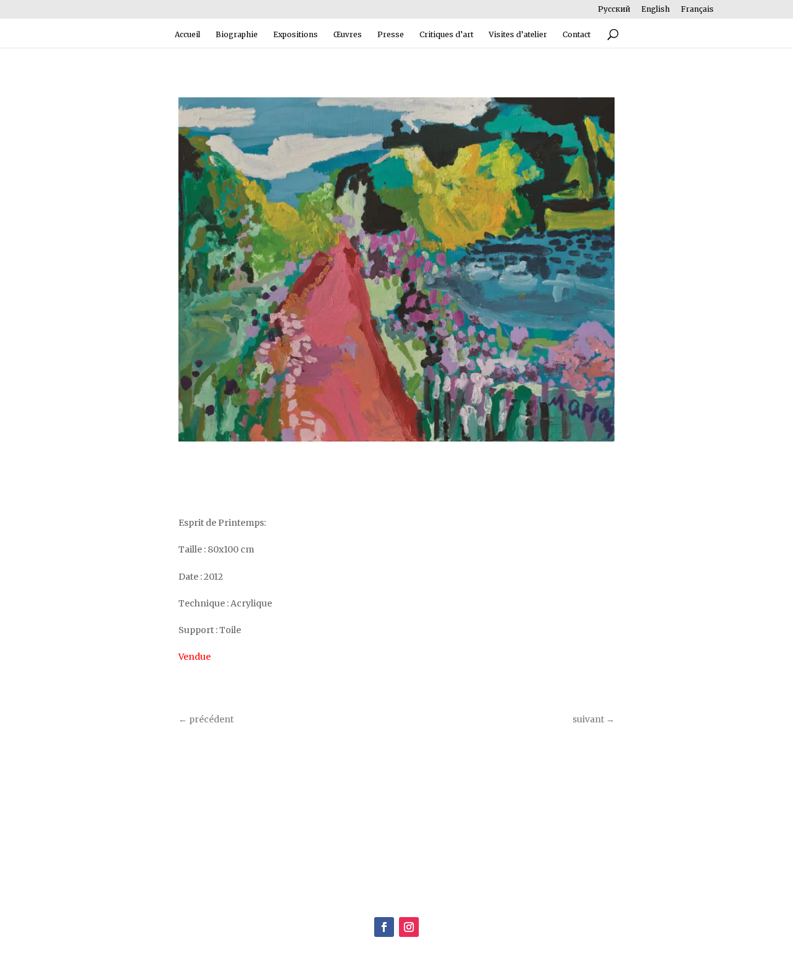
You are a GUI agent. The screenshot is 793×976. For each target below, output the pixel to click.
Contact (576, 34)
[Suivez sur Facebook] (384, 927)
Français (697, 10)
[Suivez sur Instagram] (409, 927)
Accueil (187, 34)
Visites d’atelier (518, 34)
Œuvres (347, 34)
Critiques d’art (446, 34)
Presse (390, 34)
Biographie (237, 34)
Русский (614, 10)
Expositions (295, 34)
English (655, 10)
